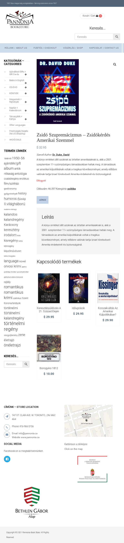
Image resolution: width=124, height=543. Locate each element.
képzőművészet (12, 251)
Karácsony (11, 225)
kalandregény (14, 220)
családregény (11, 178)
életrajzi (9, 340)
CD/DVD (13, 87)
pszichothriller (23, 272)
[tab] (42, 200)
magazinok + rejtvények (15, 100)
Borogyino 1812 (49, 368)
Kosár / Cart (89, 15)
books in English (16, 80)
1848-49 (7, 158)
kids (19, 235)
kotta (21, 241)
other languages (17, 125)
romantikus (13, 287)
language (11, 261)
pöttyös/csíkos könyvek (13, 277)
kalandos (10, 214)
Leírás (42, 200)
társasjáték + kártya (15, 117)
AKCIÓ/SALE (15, 139)
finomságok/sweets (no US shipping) (18, 132)
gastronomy (10, 188)
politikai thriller (10, 272)
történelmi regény (14, 326)
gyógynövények (10, 194)
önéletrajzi (12, 345)
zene (21, 335)
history (22, 193)
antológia (21, 173)
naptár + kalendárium (15, 109)
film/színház (11, 183)
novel (22, 261)
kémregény (9, 246)
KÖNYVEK (13, 93)
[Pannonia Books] (20, 19)
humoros (10, 199)
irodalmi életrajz (10, 209)
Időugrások (78, 308)
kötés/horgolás (10, 256)
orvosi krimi (12, 266)
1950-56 (18, 158)
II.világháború (14, 204)
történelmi (11, 308)
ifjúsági (21, 198)
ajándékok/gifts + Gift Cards (17, 73)
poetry (24, 267)
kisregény (11, 240)
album (9, 168)
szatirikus (17, 298)
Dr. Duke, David (60, 154)
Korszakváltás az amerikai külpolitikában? (108, 311)
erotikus (24, 178)
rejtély (7, 282)
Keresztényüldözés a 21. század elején (49, 310)
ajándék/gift (12, 163)
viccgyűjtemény (11, 335)
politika (71, 188)
